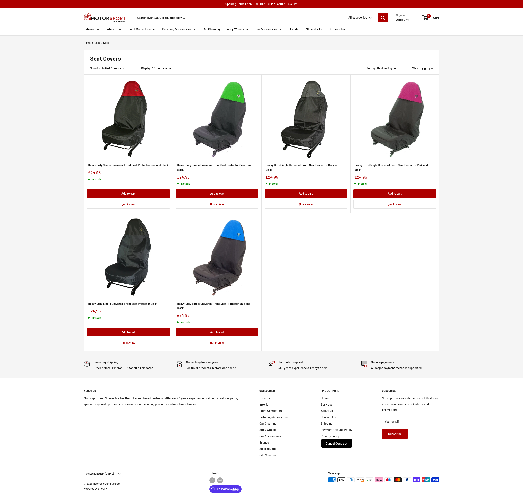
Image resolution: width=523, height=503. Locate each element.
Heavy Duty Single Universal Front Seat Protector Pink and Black (391, 167)
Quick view (128, 204)
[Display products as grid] (424, 68)
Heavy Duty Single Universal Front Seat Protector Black (122, 303)
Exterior (89, 29)
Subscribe (395, 434)
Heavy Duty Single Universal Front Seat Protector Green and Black (215, 167)
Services (326, 404)
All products (313, 29)
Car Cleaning (211, 29)
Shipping (326, 423)
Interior (111, 29)
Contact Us (328, 417)
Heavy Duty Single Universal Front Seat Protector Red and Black (128, 165)
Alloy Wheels (235, 29)
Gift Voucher (337, 29)
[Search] (383, 17)
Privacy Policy (330, 436)
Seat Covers (102, 42)
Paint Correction (139, 29)
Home (87, 42)
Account (402, 19)
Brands (293, 29)
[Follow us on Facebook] (212, 480)
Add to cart (128, 193)
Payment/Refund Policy (336, 429)
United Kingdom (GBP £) (100, 473)
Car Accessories (266, 29)
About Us (327, 410)
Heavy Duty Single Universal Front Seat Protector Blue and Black (213, 306)
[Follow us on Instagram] (220, 480)
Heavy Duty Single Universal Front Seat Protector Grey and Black (302, 167)
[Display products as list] (431, 68)
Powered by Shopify (95, 488)
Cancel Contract (337, 443)
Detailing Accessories (176, 29)
